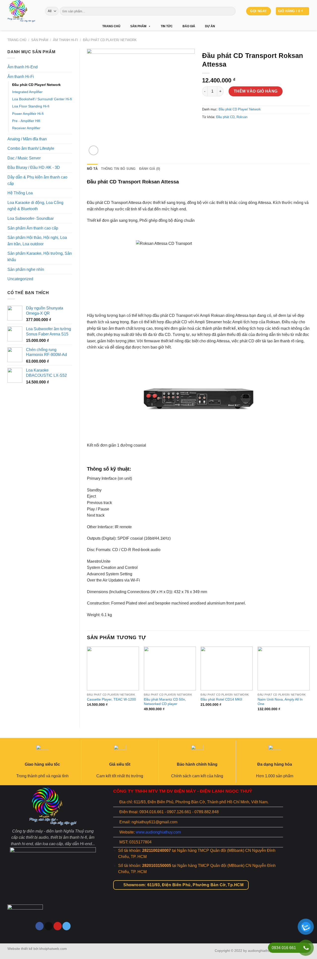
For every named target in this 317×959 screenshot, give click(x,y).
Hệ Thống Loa (20, 193)
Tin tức (167, 26)
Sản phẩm (138, 26)
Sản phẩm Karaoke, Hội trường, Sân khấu (39, 256)
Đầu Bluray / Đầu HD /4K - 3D (33, 167)
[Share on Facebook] (206, 128)
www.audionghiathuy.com (158, 832)
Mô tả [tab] (92, 169)
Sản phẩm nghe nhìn (25, 269)
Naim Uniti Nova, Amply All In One (280, 701)
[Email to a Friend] (215, 128)
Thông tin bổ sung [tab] (118, 169)
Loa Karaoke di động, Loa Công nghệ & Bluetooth (35, 206)
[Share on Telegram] (233, 128)
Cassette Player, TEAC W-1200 (111, 699)
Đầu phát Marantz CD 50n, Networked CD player (165, 701)
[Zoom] (93, 150)
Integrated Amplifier (27, 92)
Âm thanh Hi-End (22, 67)
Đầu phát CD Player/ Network (110, 40)
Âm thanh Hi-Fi (65, 40)
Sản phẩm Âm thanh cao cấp (32, 228)
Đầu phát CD (225, 117)
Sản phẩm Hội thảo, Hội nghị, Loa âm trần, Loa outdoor (37, 240)
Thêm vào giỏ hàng (256, 91)
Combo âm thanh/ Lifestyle (30, 148)
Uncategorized (20, 279)
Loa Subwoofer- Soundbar (30, 218)
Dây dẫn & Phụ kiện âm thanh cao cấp (37, 180)
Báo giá (189, 26)
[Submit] (231, 11)
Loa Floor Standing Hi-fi (30, 106)
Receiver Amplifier (26, 128)
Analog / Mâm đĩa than (27, 139)
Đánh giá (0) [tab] (149, 169)
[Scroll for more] (158, 932)
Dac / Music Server (24, 158)
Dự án (210, 26)
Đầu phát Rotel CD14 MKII (221, 699)
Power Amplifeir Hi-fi (28, 114)
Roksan (242, 117)
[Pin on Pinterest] (224, 128)
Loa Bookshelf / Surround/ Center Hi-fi (42, 99)
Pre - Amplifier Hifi (26, 121)
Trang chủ (111, 26)
